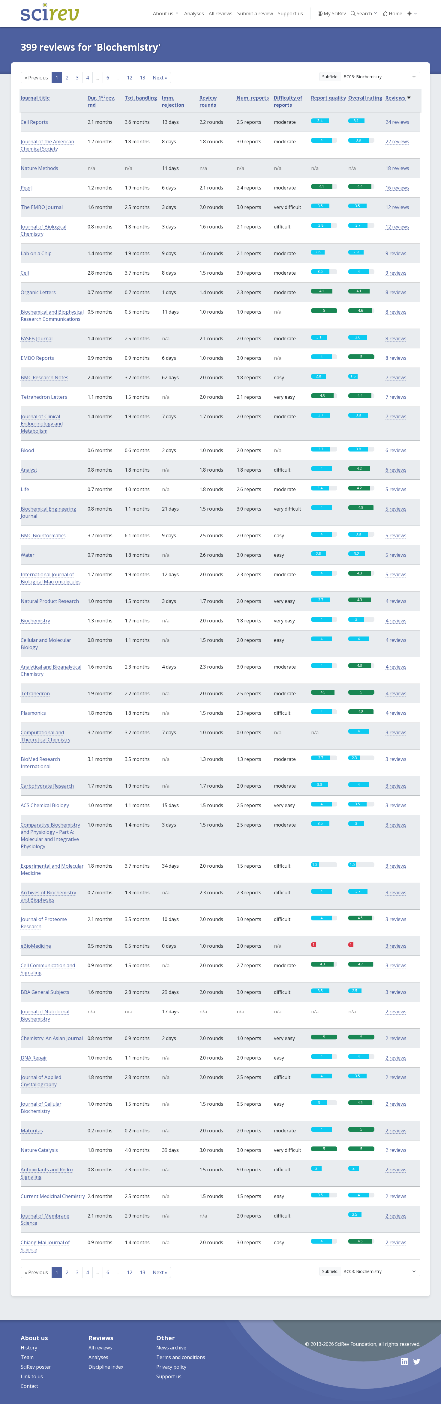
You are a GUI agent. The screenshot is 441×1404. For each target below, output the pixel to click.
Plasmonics (33, 713)
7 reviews (396, 377)
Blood (27, 450)
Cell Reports (34, 122)
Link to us (32, 1376)
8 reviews (396, 292)
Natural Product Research (50, 601)
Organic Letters (38, 292)
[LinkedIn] (404, 1361)
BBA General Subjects (45, 992)
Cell (25, 273)
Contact (29, 1386)
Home (395, 13)
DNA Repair (34, 1057)
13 (142, 77)
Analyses (194, 13)
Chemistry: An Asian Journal (52, 1038)
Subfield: (330, 76)
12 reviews (397, 207)
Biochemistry (35, 620)
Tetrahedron (35, 693)
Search (364, 13)
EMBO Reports (37, 358)
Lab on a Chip (36, 253)
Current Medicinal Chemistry (53, 1196)
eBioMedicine (36, 946)
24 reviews (397, 122)
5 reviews (396, 489)
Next (160, 77)
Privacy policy (171, 1367)
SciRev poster (36, 1367)
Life (25, 489)
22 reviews (397, 141)
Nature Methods (39, 168)
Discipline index (105, 1367)
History (29, 1347)
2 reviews (396, 1011)
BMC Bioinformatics (43, 535)
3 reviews (396, 732)
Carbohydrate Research (47, 785)
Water (27, 555)
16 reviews (397, 187)
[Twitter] (416, 1361)
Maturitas (32, 1130)
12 (129, 77)
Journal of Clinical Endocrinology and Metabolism (42, 423)
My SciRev (334, 13)
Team (27, 1357)
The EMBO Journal (42, 207)
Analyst (29, 470)
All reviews (220, 13)
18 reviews (397, 168)
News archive (171, 1347)
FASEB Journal (36, 338)
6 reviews (396, 450)
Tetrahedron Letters (44, 397)
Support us (290, 13)
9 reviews (396, 253)
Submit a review (255, 13)
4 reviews (396, 601)
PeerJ (27, 187)
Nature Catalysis (39, 1150)
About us (163, 13)
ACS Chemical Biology (45, 805)
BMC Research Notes (44, 377)
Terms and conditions (180, 1357)
